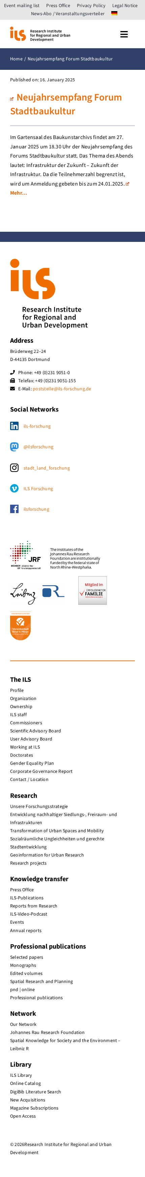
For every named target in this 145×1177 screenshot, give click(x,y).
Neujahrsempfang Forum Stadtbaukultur (66, 104)
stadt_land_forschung (47, 468)
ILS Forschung (38, 488)
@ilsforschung (38, 447)
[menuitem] (114, 14)
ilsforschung (36, 509)
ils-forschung (37, 426)
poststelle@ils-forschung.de (62, 389)
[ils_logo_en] (40, 29)
